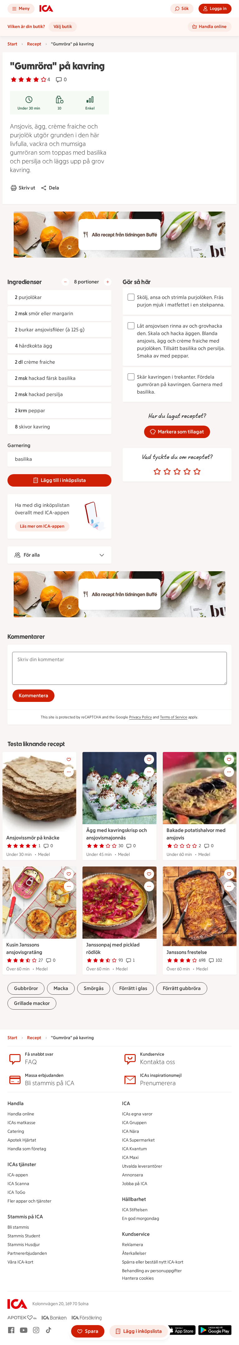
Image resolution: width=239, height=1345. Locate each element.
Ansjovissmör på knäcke (32, 838)
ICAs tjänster (21, 1164)
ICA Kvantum (134, 1148)
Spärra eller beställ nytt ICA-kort (152, 1262)
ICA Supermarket (138, 1140)
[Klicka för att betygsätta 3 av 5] (177, 472)
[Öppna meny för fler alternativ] (69, 772)
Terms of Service (173, 717)
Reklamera (132, 1244)
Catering (15, 1131)
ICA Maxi (130, 1157)
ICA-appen (17, 1175)
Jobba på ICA (134, 1183)
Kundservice (136, 1234)
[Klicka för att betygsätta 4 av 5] (187, 472)
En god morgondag (140, 1218)
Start (12, 44)
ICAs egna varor (137, 1114)
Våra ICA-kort (20, 1262)
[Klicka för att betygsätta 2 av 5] (167, 472)
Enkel (90, 108)
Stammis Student (23, 1236)
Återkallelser (134, 1253)
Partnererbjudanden (27, 1253)
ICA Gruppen (134, 1122)
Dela (54, 188)
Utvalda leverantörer (142, 1166)
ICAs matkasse (21, 1122)
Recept (34, 44)
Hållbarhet (134, 1199)
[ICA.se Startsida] (46, 8)
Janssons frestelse (186, 952)
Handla (15, 1103)
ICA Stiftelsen (135, 1209)
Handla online (20, 1114)
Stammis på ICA (25, 1217)
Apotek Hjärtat (21, 1140)
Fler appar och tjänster (29, 1201)
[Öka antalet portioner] (107, 282)
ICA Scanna (18, 1183)
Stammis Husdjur (23, 1244)
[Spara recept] (69, 759)
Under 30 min (28, 108)
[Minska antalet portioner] (65, 282)
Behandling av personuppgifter (152, 1270)
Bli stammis (18, 1227)
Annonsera (132, 1175)
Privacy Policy (140, 717)
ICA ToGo (16, 1192)
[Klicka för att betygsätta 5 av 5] (197, 472)
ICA (126, 1103)
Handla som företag (26, 1148)
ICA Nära (130, 1131)
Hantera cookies (138, 1278)
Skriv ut (27, 188)
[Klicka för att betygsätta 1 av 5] (157, 472)
